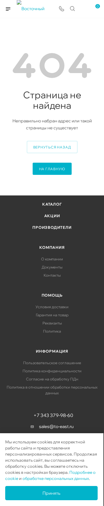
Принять (51, 493)
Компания (51, 247)
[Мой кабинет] (83, 9)
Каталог (52, 204)
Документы (52, 267)
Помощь (52, 295)
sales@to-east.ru (56, 426)
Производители (51, 227)
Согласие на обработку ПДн (52, 379)
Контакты (52, 275)
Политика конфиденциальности (52, 371)
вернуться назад (52, 147)
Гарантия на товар (52, 315)
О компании (52, 259)
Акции (52, 215)
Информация (52, 351)
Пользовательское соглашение (52, 362)
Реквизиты (52, 323)
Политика (52, 331)
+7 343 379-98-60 (53, 415)
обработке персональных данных (56, 478)
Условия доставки (52, 306)
